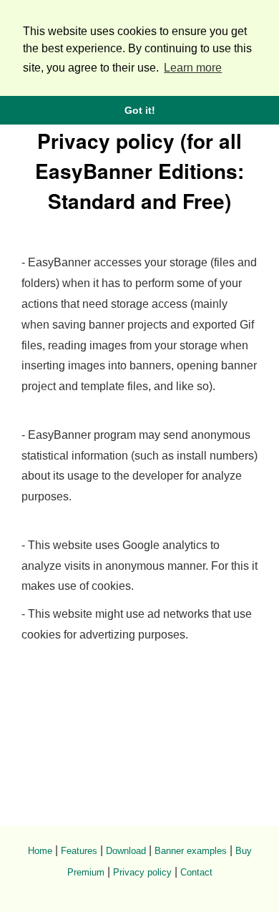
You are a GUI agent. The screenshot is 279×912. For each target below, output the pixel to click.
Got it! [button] (139, 110)
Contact (196, 872)
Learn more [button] (193, 68)
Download (127, 850)
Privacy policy (144, 872)
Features (80, 850)
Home (41, 850)
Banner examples (192, 850)
